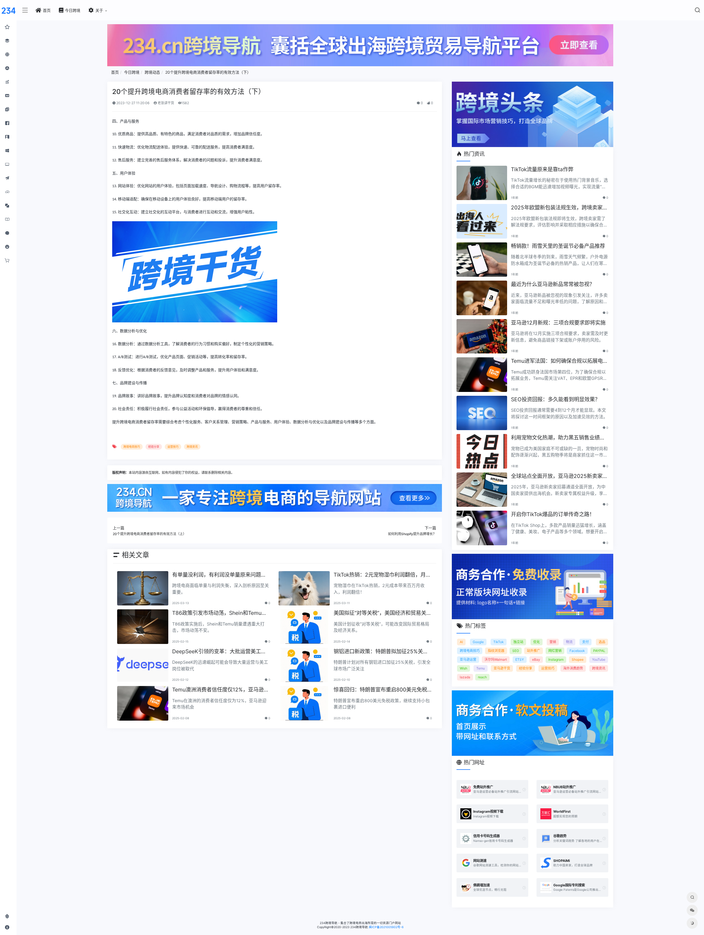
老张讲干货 (165, 103)
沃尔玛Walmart (496, 659)
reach (482, 677)
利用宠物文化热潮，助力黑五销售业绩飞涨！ (558, 438)
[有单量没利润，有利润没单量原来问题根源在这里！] (142, 588)
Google (478, 642)
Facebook (577, 651)
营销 (552, 642)
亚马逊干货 (502, 668)
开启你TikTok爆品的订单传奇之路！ (553, 514)
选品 (602, 642)
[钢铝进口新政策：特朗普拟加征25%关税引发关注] (304, 665)
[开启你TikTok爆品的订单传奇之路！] (482, 528)
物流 (569, 642)
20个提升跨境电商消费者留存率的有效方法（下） (208, 72)
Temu (480, 668)
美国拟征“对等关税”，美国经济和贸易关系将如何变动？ (382, 613)
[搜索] (697, 11)
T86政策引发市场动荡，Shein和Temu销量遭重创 (219, 613)
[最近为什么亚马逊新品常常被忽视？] (482, 298)
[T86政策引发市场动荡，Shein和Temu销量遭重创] (142, 626)
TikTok (498, 642)
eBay (536, 659)
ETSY (519, 659)
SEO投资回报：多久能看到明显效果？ (555, 399)
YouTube (598, 659)
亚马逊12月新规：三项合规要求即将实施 (558, 322)
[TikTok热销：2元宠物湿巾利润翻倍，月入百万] (304, 588)
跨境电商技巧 (131, 446)
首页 (115, 72)
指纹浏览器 (496, 651)
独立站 (518, 642)
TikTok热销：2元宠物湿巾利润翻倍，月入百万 (382, 575)
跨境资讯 (192, 446)
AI (461, 642)
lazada (465, 677)
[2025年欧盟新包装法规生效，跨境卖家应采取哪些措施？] (482, 221)
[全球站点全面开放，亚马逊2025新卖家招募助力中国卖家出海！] (482, 489)
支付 (585, 642)
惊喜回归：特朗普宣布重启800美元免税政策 (380, 690)
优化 (536, 642)
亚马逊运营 (468, 659)
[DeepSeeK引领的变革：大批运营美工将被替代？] (142, 665)
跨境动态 (152, 72)
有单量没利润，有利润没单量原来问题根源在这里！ (219, 575)
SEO (515, 651)
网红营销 (555, 651)
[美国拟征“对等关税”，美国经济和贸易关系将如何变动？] (304, 626)
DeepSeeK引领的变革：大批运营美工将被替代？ (219, 651)
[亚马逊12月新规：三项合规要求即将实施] (482, 336)
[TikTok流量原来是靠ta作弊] (482, 183)
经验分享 (153, 446)
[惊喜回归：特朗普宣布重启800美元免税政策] (304, 703)
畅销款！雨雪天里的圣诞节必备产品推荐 (558, 246)
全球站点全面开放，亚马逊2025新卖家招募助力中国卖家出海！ (559, 476)
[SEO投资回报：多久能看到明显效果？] (482, 413)
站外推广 (533, 651)
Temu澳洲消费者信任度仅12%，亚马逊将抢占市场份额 (220, 690)
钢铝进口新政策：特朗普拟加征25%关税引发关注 (381, 651)
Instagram (555, 659)
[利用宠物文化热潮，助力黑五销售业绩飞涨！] (482, 451)
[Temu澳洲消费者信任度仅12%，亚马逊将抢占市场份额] (142, 703)
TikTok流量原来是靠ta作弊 (542, 169)
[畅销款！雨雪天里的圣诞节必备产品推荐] (482, 259)
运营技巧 (172, 446)
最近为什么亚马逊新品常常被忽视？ (553, 284)
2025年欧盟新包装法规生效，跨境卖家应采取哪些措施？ (559, 208)
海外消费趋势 (573, 668)
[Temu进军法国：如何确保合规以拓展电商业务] (482, 374)
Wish (463, 668)
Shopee (578, 659)
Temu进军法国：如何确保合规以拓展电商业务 (559, 361)
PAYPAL (599, 651)
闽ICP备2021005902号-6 (386, 927)
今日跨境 (131, 72)
